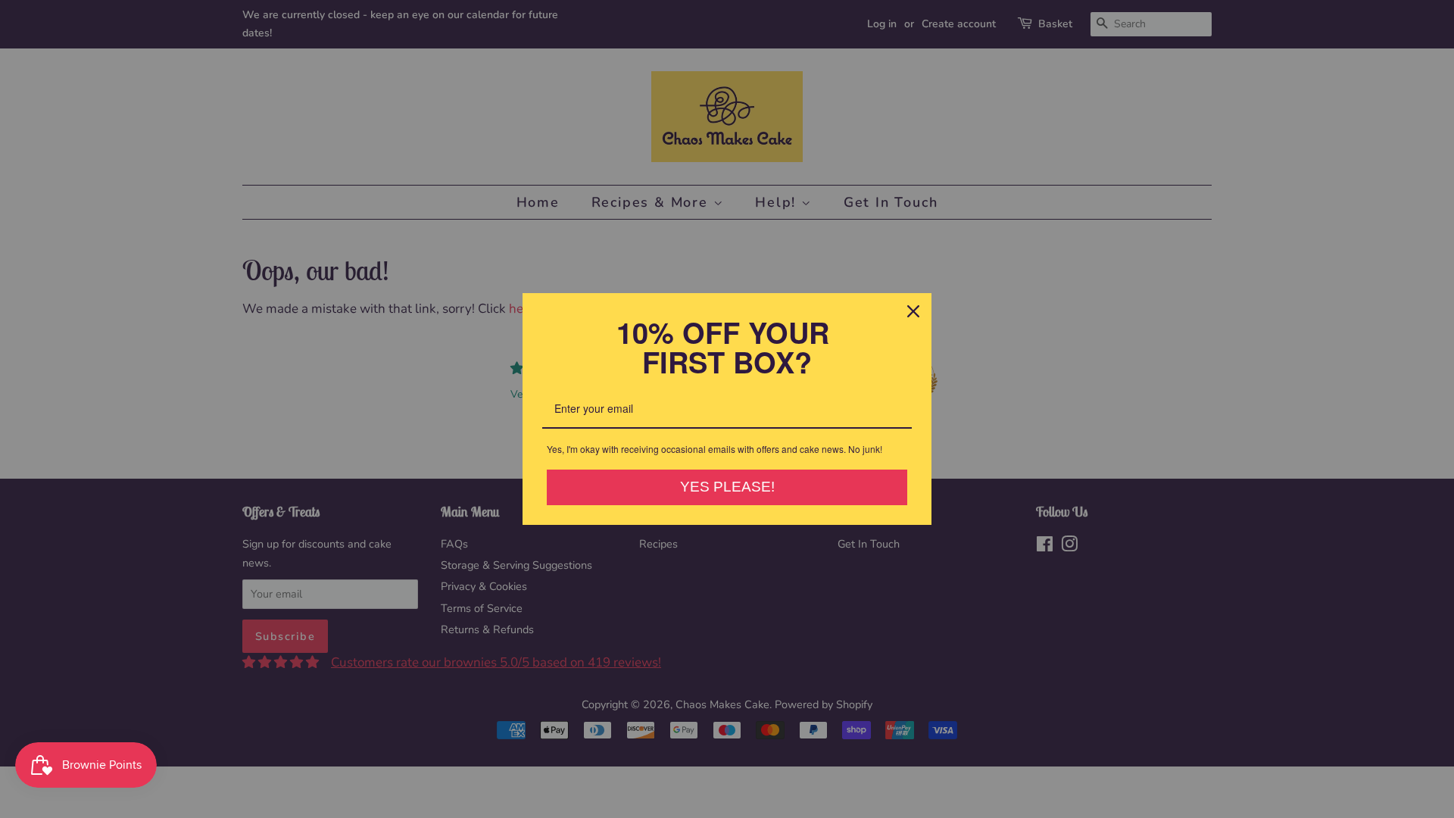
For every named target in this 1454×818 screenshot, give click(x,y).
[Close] (913, 311)
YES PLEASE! (727, 487)
